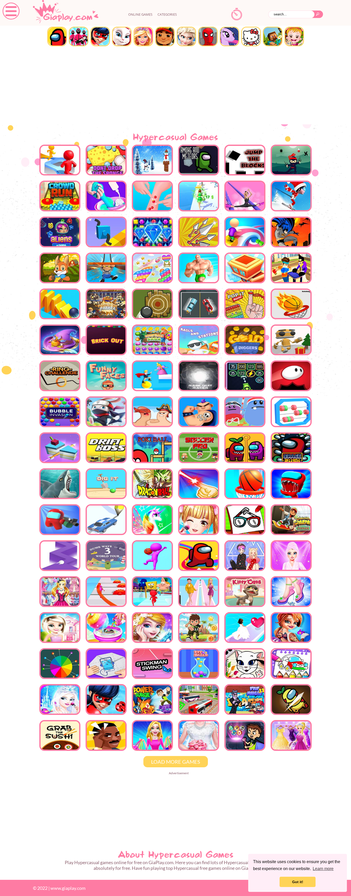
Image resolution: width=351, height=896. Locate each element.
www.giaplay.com (68, 888)
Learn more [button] (323, 868)
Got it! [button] (297, 882)
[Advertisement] (175, 86)
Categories (167, 14)
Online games (140, 14)
